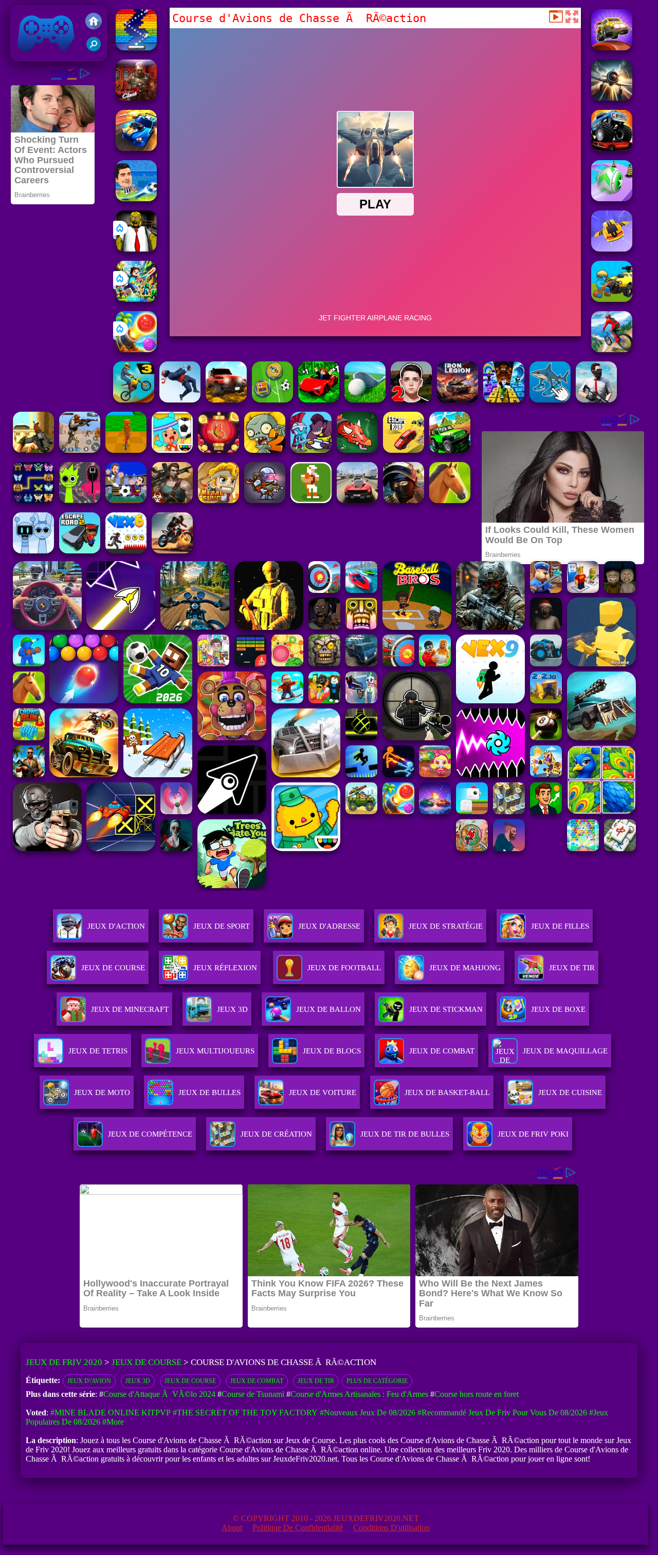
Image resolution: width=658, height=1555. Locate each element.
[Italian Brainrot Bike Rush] (126, 450)
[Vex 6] (126, 550)
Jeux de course (190, 1381)
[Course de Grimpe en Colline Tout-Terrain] (179, 399)
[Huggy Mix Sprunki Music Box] (33, 550)
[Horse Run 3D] (449, 500)
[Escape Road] (403, 450)
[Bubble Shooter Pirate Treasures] (136, 349)
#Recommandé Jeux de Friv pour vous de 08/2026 (502, 1412)
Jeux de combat (256, 1381)
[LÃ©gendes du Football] (136, 198)
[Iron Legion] (457, 399)
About (232, 1527)
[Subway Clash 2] (136, 97)
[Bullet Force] (403, 500)
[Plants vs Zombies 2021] (264, 450)
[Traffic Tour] (357, 500)
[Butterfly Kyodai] (33, 500)
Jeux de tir (316, 1381)
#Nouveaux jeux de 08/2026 (367, 1412)
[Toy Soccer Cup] (272, 399)
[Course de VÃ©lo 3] (133, 399)
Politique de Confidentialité (297, 1527)
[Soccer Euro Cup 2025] (126, 500)
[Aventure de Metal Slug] (218, 500)
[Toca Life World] (172, 450)
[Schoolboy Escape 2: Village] (411, 399)
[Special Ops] (79, 450)
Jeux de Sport (221, 926)
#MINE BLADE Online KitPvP (110, 1412)
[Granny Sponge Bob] (136, 248)
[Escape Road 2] (79, 550)
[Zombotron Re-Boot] (264, 500)
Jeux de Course (113, 968)
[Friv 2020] (93, 22)
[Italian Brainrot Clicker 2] (550, 399)
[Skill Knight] (357, 450)
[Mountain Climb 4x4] (449, 450)
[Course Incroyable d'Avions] (611, 97)
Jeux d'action (116, 926)
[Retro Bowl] (311, 500)
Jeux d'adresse (329, 926)
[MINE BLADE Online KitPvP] (136, 299)
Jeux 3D (137, 1381)
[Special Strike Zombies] (172, 500)
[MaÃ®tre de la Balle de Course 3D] (611, 198)
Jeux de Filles (560, 926)
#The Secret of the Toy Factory (245, 1412)
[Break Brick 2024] (136, 47)
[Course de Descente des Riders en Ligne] (611, 349)
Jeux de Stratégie (446, 926)
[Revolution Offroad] (226, 399)
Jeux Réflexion (225, 968)
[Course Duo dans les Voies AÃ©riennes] (611, 47)
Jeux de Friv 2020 (64, 1362)
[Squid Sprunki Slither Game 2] (79, 500)
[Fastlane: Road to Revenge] (136, 148)
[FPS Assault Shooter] (33, 450)
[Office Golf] (365, 399)
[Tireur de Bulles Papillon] (218, 450)
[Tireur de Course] (611, 299)
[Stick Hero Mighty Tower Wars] (311, 450)
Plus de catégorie (377, 1381)
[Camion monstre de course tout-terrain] (611, 148)
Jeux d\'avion (89, 1381)
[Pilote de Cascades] (172, 550)
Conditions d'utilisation (391, 1527)
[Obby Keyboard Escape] (503, 399)
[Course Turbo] (611, 248)
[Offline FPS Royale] (596, 399)
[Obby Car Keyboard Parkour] (318, 399)
